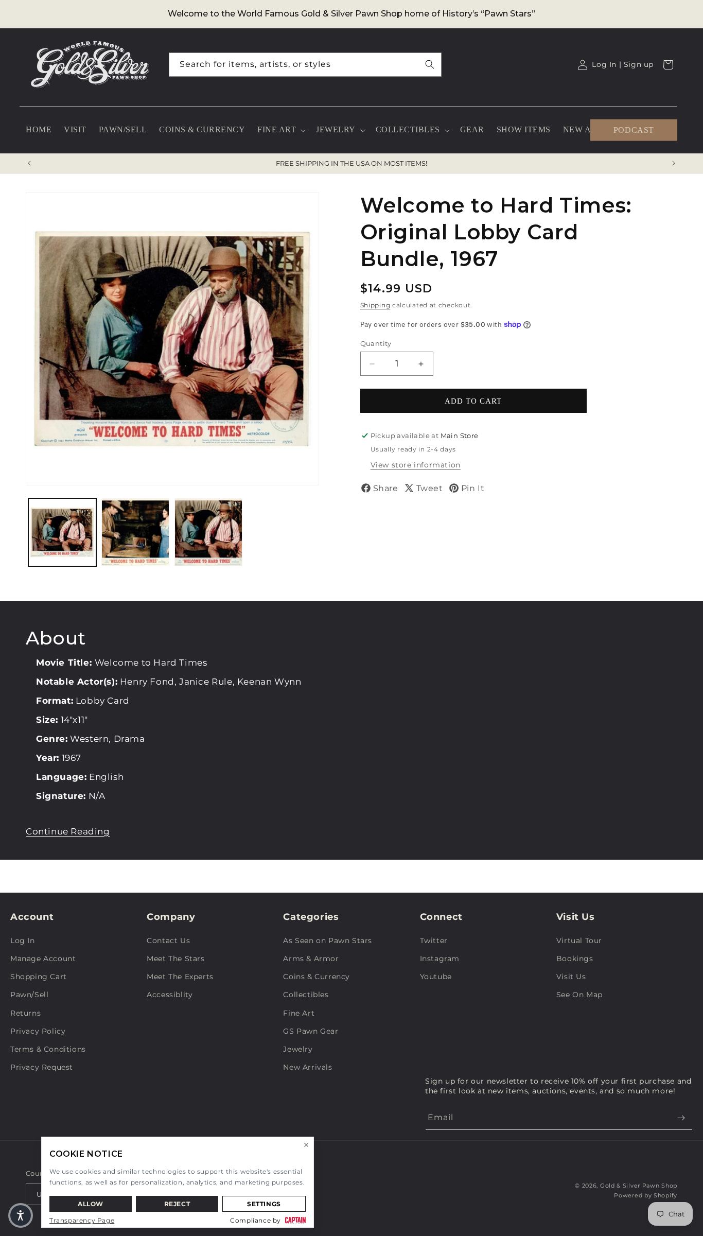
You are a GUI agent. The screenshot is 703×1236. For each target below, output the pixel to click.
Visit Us (571, 976)
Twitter (434, 940)
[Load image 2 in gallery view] (135, 532)
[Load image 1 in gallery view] (62, 532)
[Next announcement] (673, 163)
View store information (416, 464)
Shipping (375, 305)
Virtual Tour (579, 940)
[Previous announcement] (29, 163)
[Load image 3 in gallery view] (208, 532)
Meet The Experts (180, 976)
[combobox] (305, 64)
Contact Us (168, 940)
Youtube (436, 976)
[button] (280, 130)
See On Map (579, 994)
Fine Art (298, 1013)
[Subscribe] (681, 1118)
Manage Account (43, 958)
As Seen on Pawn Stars (327, 940)
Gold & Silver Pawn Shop (638, 1185)
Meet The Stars (175, 958)
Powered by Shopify (645, 1195)
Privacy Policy (37, 1031)
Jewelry (297, 1049)
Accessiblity (169, 994)
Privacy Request (41, 1067)
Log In (22, 940)
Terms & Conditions (48, 1049)
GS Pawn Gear (310, 1031)
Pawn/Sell (29, 994)
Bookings (574, 958)
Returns (25, 1013)
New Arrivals (307, 1067)
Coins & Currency (316, 976)
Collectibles (305, 994)
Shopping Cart (38, 976)
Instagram (440, 958)
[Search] (429, 64)
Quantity (376, 343)
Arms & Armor (311, 958)
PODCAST (633, 129)
